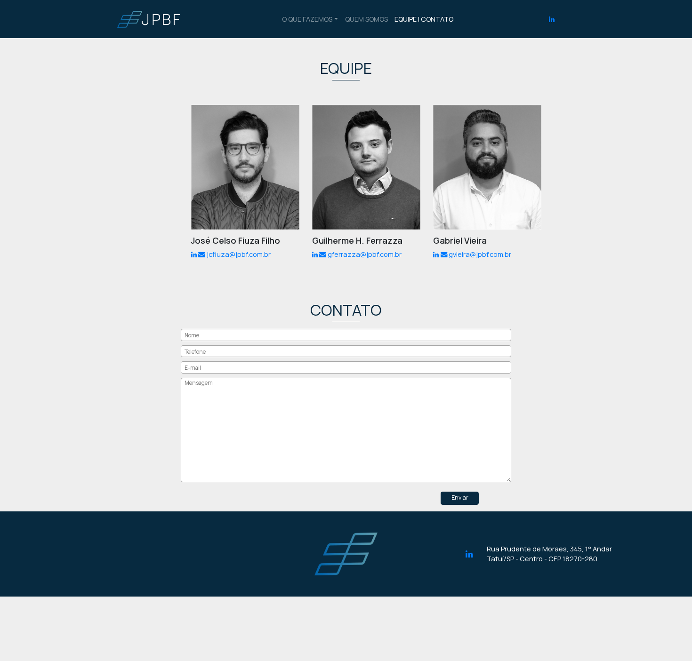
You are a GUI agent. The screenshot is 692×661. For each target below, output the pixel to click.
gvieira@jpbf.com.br (480, 254)
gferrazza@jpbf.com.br (365, 254)
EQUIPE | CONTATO (423, 19)
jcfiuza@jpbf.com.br (239, 254)
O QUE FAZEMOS (307, 19)
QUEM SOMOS (366, 19)
